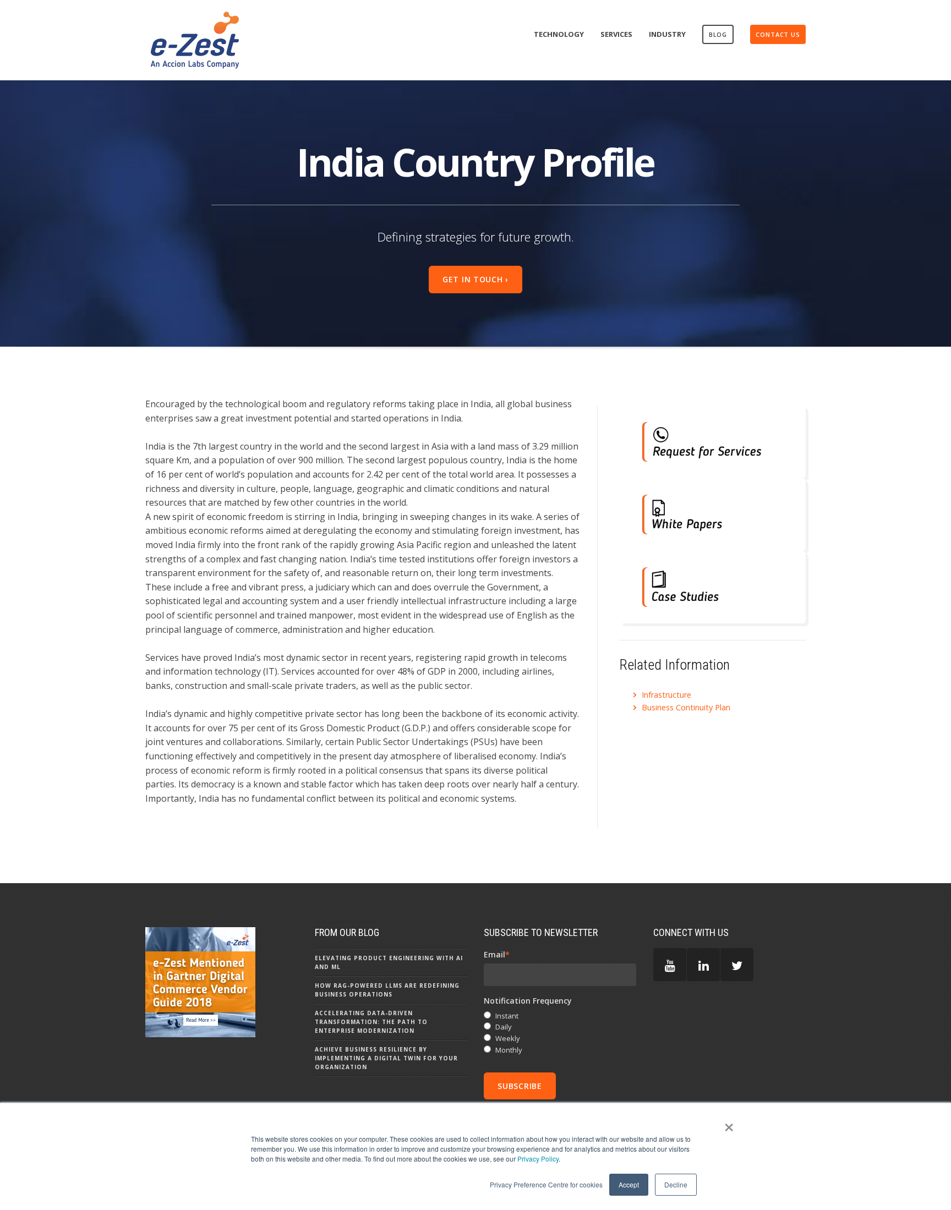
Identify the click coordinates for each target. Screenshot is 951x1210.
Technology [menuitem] (559, 34)
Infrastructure (666, 694)
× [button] (729, 1124)
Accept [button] (629, 1184)
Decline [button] (675, 1184)
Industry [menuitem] (667, 34)
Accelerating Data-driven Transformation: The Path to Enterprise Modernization (371, 1021)
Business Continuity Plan (686, 707)
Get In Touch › (475, 279)
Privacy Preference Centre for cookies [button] (546, 1184)
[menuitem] (718, 34)
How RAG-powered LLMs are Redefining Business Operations (387, 990)
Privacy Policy (538, 1158)
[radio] (560, 1016)
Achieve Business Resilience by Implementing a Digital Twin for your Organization (386, 1058)
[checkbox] (560, 1033)
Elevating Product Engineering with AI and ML (389, 962)
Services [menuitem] (616, 34)
